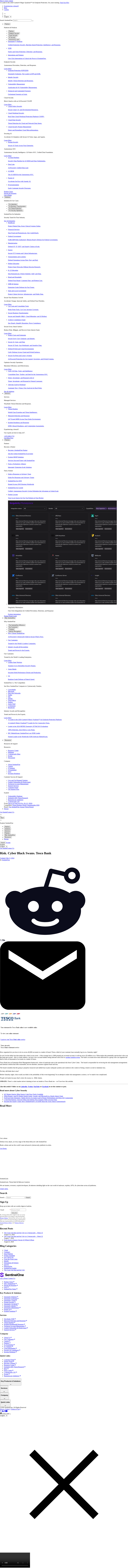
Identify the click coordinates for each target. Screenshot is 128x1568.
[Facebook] (4, 1411)
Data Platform (8, 1254)
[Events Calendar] (5, 15)
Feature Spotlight (9, 1255)
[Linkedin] (3, 1411)
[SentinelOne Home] (12, 1276)
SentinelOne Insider (10, 1268)
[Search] (5, 13)
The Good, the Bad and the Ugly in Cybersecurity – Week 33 (23, 1233)
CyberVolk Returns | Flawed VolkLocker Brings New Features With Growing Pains (30, 1100)
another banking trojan (73, 1057)
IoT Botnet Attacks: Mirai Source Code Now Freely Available (23, 1094)
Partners (7, 440)
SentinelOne (6, 860)
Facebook (45, 1086)
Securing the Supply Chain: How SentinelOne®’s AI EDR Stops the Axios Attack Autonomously (35, 1101)
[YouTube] (6, 1411)
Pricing (6, 809)
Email (5, 1210)
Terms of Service (19, 1223)
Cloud (6, 1250)
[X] (1, 1411)
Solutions (7, 197)
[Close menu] (1, 816)
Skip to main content (6, 1)
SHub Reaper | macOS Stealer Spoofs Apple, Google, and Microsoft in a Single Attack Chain (33, 1096)
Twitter (30, 1086)
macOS (6, 1264)
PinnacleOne (8, 1266)
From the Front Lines (10, 1259)
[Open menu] (1, 814)
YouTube (37, 1086)
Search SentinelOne (6, 20)
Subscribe (14, 1213)
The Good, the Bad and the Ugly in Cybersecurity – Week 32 (23, 1236)
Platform (7, 24)
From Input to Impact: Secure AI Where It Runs (19, 1240)
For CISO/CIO (9, 1257)
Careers (6, 10)
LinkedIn (24, 1086)
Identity (6, 1261)
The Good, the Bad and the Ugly (14, 1270)
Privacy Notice (4, 1218)
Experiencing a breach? (11, 6)
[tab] (11, 31)
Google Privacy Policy (6, 1223)
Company (7, 1252)
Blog (5, 8)
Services (7, 393)
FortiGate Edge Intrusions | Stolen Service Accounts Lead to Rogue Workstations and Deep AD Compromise (38, 1098)
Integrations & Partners (11, 1263)
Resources (8, 740)
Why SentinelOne (10, 618)
